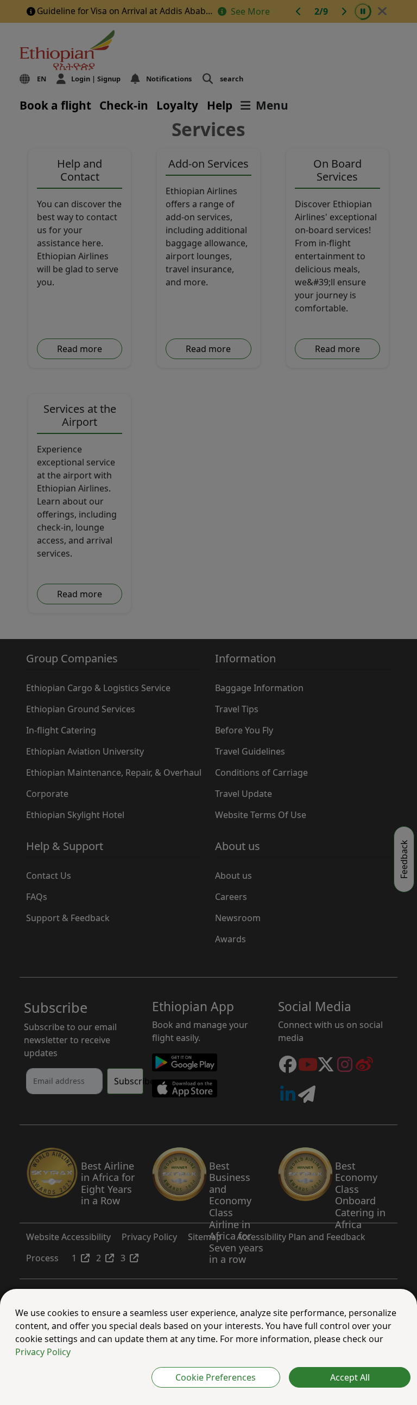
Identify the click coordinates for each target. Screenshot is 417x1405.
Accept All (350, 1377)
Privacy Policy (43, 1352)
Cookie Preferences (215, 1377)
